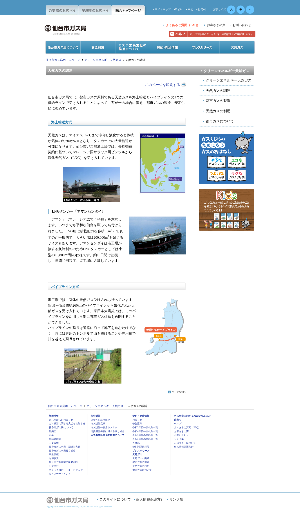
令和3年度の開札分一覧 (145, 435)
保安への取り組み (100, 419)
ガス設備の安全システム (104, 427)
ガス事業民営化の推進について (108, 435)
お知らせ (137, 419)
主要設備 (54, 442)
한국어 (202, 9)
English (179, 9)
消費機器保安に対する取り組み (108, 431)
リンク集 (179, 439)
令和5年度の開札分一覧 (145, 427)
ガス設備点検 (98, 423)
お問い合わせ (242, 25)
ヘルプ (177, 423)
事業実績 (54, 454)
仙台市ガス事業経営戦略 (62, 450)
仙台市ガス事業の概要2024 (63, 462)
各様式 (136, 442)
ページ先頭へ (179, 392)
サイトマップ (163, 9)
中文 (190, 9)
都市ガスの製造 (218, 101)
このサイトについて (185, 442)
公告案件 (137, 423)
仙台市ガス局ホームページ (63, 60)
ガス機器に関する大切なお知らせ (67, 423)
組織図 (52, 431)
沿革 (51, 435)
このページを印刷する (162, 85)
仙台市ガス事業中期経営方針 (64, 446)
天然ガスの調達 (218, 90)
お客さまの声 (216, 25)
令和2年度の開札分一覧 (145, 439)
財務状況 (54, 458)
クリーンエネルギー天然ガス (102, 60)
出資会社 (54, 466)
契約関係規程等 (140, 446)
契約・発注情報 (140, 415)
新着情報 (54, 415)
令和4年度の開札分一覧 (145, 431)
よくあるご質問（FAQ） (183, 25)
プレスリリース (140, 450)
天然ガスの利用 (218, 111)
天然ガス (137, 454)
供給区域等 (55, 439)
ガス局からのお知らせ (61, 419)
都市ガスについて (220, 121)
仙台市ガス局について (61, 427)
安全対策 (95, 415)
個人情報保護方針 (183, 446)
